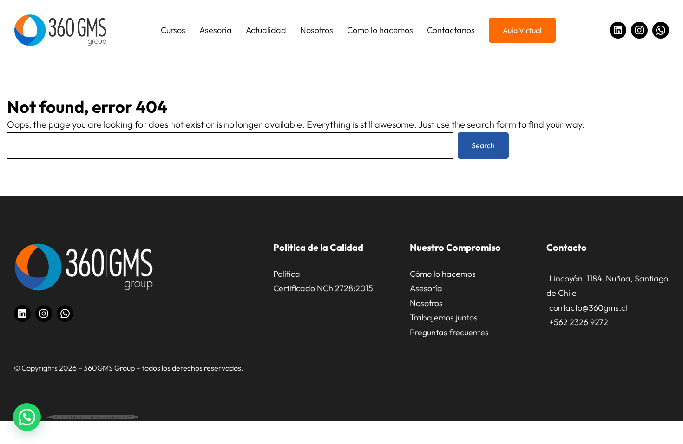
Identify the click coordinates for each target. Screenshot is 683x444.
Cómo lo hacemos (443, 273)
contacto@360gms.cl (588, 307)
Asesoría (426, 288)
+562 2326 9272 (578, 322)
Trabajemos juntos (444, 317)
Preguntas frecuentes (449, 332)
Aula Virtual (522, 30)
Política (286, 273)
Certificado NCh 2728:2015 (323, 288)
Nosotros (426, 303)
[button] (27, 417)
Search (483, 145)
